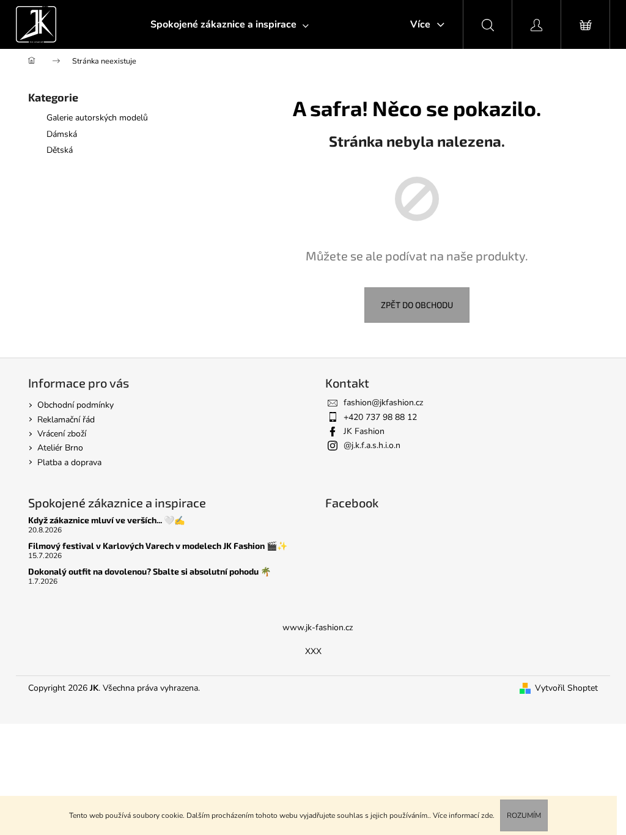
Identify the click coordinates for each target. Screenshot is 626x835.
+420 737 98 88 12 (380, 417)
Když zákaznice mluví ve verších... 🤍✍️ (106, 519)
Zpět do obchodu (417, 305)
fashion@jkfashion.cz (383, 402)
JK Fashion (364, 431)
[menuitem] (229, 24)
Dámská (61, 134)
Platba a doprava (69, 462)
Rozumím (524, 815)
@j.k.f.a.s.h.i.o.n (372, 445)
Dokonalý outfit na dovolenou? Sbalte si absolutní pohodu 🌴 (149, 571)
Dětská (59, 150)
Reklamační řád (66, 419)
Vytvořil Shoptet (566, 688)
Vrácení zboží (61, 434)
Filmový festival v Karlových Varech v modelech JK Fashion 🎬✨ (157, 545)
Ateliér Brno (60, 448)
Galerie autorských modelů (97, 117)
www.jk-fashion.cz (317, 627)
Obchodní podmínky (75, 405)
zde (487, 815)
